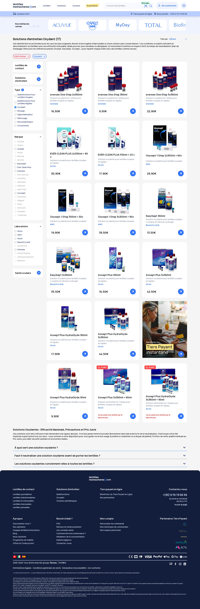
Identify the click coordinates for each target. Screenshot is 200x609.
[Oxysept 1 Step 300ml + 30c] (69, 200)
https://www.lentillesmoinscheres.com (24, 583)
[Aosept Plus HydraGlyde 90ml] (69, 381)
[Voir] (85, 111)
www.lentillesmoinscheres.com (70, 587)
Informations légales (22, 568)
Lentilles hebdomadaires (24, 497)
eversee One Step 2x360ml (66, 94)
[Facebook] (175, 564)
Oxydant (60, 497)
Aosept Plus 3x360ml (158, 275)
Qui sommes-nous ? (22, 523)
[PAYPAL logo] (157, 556)
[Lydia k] (182, 530)
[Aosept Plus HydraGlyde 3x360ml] (117, 318)
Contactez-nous (64, 543)
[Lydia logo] (182, 556)
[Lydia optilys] (185, 525)
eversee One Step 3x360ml (162, 94)
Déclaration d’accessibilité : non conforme (81, 568)
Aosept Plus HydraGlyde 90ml (68, 397)
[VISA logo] (147, 556)
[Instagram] (180, 564)
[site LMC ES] (23, 556)
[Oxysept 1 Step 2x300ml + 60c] (165, 138)
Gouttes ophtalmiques (66, 500)
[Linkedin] (184, 564)
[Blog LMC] (171, 564)
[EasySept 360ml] (165, 200)
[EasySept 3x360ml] (69, 259)
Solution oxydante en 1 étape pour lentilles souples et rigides (65, 99)
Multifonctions (63, 494)
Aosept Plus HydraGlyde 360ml (68, 335)
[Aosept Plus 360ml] (117, 259)
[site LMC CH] (14, 556)
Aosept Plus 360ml (109, 275)
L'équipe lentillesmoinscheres (26, 530)
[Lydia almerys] (181, 542)
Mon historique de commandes (114, 527)
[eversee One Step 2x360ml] (69, 79)
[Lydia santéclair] (184, 536)
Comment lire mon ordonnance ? (71, 533)
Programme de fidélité (23, 540)
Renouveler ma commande (112, 523)
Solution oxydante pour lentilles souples (164, 161)
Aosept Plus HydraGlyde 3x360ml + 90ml (160, 398)
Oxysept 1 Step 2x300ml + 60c (164, 155)
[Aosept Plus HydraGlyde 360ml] (69, 318)
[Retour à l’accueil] (24, 5)
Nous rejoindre (19, 536)
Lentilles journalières (22, 494)
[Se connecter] (167, 5)
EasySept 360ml (155, 215)
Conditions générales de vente (47, 568)
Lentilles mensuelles (22, 504)
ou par (180, 504)
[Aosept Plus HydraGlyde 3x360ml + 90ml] (165, 381)
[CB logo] (135, 556)
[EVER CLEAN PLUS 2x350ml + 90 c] (69, 138)
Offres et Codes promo (23, 543)
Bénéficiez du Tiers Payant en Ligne (116, 494)
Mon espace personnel (110, 530)
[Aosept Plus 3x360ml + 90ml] (117, 381)
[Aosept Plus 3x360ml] (165, 259)
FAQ (58, 523)
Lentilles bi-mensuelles (23, 500)
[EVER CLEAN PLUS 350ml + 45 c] (117, 138)
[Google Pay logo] (174, 556)
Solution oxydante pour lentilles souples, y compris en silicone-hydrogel (164, 220)
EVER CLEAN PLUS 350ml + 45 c (116, 154)
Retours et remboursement (68, 527)
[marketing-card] (164, 329)
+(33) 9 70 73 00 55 (175, 495)
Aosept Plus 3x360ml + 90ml (115, 397)
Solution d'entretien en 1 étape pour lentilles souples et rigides (114, 403)
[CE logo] (130, 556)
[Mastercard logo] (140, 556)
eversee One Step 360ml (112, 94)
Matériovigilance (63, 540)
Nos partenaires (107, 497)
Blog (15, 533)
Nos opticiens (19, 527)
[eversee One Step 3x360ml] (165, 79)
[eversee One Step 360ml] (117, 79)
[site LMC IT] (19, 556)
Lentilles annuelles (21, 507)
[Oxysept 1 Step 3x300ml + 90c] (117, 200)
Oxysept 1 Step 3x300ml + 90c (116, 216)
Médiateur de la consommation (70, 536)
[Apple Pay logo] (166, 556)
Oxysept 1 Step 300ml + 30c (66, 216)
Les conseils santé (64, 530)
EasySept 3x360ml (61, 275)
